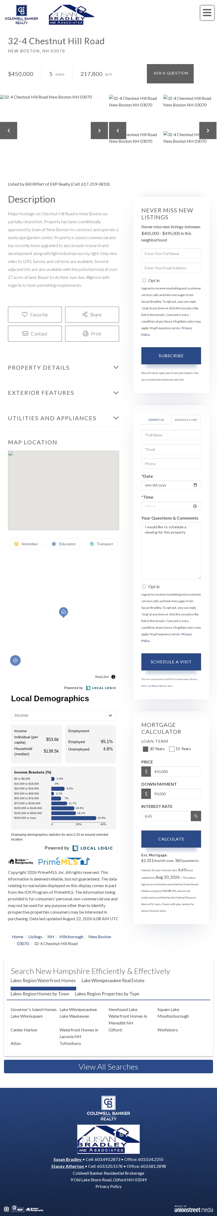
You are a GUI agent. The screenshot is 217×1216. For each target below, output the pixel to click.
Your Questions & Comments (169, 517)
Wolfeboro (167, 1029)
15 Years (183, 748)
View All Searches (108, 1066)
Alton (16, 1043)
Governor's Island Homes (34, 1009)
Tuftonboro (70, 1043)
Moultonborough (173, 1015)
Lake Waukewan (74, 1015)
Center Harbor (24, 1029)
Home (17, 936)
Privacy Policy (108, 1186)
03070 (23, 943)
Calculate (171, 838)
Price (147, 761)
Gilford (115, 1029)
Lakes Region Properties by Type (107, 993)
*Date (147, 476)
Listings (35, 936)
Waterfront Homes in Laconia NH (79, 1033)
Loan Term (154, 741)
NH (50, 936)
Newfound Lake (122, 1009)
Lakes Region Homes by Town (40, 993)
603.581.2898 (153, 1166)
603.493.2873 (107, 1159)
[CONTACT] (170, 73)
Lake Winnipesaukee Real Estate (113, 980)
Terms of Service (159, 686)
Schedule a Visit (186, 419)
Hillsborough (71, 936)
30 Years (157, 748)
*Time (147, 496)
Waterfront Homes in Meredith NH (127, 1019)
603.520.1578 (110, 1166)
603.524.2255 (151, 1159)
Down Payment (159, 783)
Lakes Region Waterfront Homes (43, 980)
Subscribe (171, 355)
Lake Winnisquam (27, 1015)
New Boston (99, 936)
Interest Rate (157, 806)
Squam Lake (168, 1009)
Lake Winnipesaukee (78, 1009)
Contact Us (156, 419)
